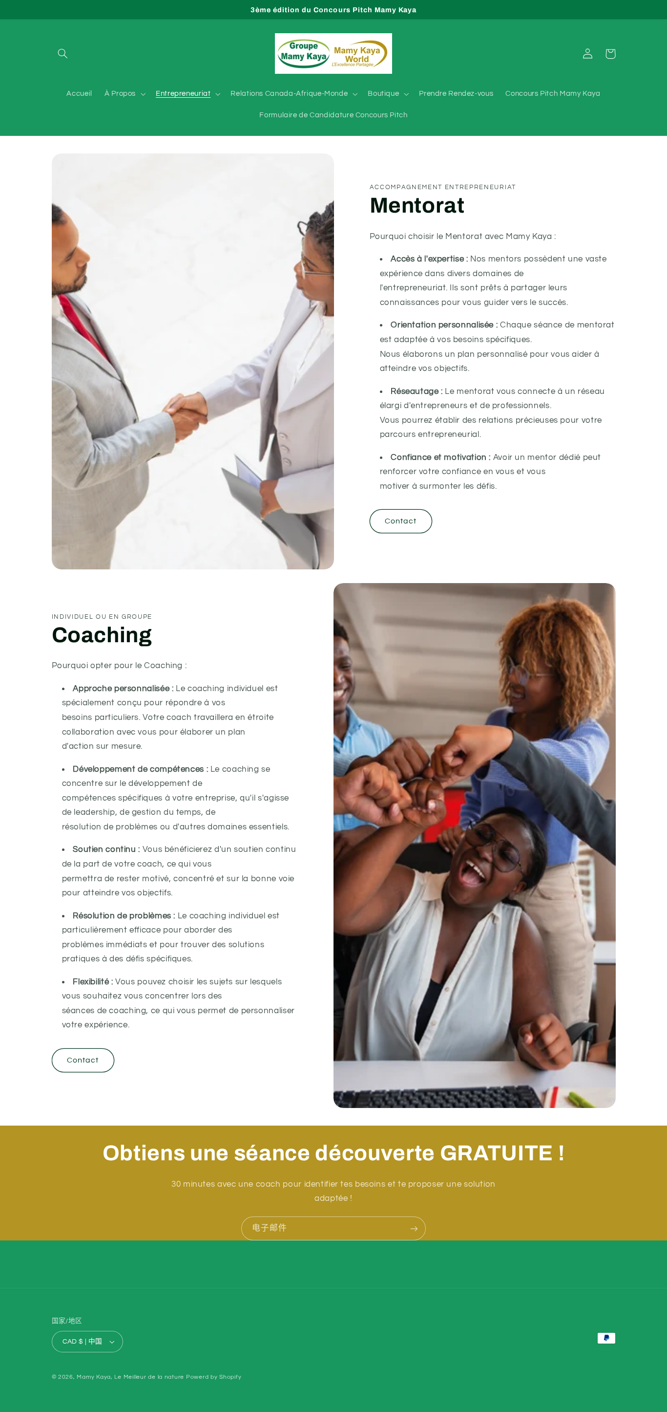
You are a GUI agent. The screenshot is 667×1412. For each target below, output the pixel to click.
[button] (63, 54)
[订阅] (414, 1228)
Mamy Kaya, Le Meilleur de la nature (130, 1377)
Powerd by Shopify (214, 1377)
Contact (401, 521)
